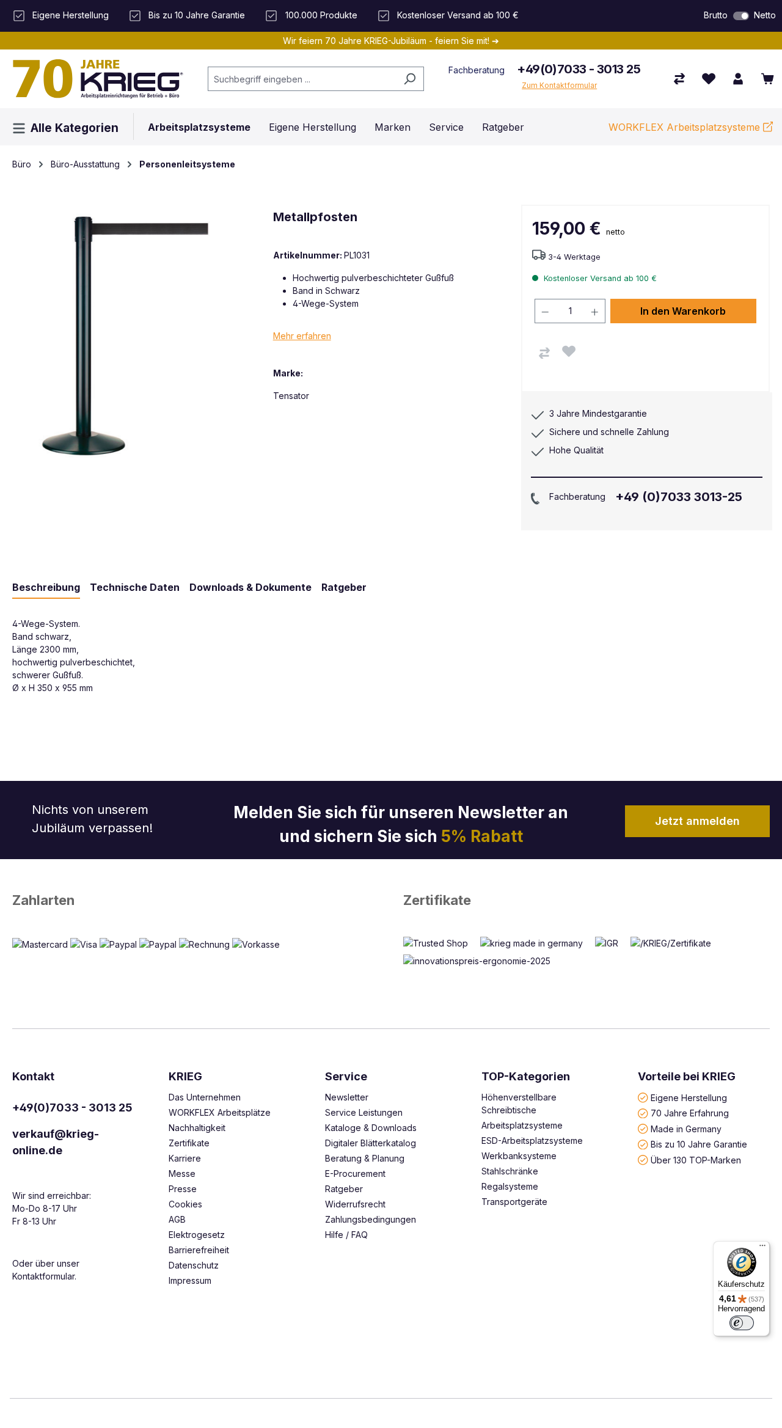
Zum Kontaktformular (559, 85)
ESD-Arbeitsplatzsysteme (532, 1140)
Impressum (190, 1280)
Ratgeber (344, 1189)
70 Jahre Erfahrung (690, 1113)
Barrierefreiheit (199, 1250)
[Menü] (762, 1248)
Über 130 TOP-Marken (696, 1159)
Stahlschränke (509, 1171)
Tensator (291, 395)
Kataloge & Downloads (371, 1127)
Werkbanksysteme (519, 1156)
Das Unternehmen (205, 1097)
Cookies (185, 1204)
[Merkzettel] (708, 79)
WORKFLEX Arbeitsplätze (220, 1112)
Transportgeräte (514, 1201)
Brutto (716, 15)
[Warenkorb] (767, 79)
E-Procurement (355, 1173)
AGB (177, 1219)
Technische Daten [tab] (135, 587)
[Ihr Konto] (738, 79)
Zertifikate (437, 900)
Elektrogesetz (197, 1234)
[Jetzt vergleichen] (679, 79)
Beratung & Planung (364, 1158)
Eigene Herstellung (689, 1097)
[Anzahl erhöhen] (595, 311)
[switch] (741, 16)
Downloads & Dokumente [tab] (250, 587)
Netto (765, 15)
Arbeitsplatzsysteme (522, 1125)
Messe (182, 1173)
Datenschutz (194, 1265)
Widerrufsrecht (355, 1204)
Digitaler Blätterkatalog (370, 1143)
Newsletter (346, 1097)
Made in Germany (686, 1128)
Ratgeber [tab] (344, 587)
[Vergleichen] (544, 353)
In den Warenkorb (683, 311)
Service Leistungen (364, 1112)
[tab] (46, 588)
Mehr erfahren (302, 336)
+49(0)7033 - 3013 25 (578, 69)
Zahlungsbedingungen (370, 1219)
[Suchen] (409, 79)
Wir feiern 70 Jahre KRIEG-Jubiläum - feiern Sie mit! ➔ (391, 40)
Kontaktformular (43, 1276)
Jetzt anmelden (697, 821)
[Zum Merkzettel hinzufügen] (569, 351)
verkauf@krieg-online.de (55, 1142)
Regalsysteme (509, 1186)
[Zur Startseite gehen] (97, 78)
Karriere (185, 1158)
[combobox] (302, 79)
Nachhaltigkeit (197, 1127)
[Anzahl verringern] (545, 311)
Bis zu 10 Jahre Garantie (699, 1144)
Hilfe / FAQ (346, 1234)
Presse (183, 1189)
